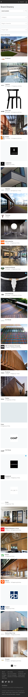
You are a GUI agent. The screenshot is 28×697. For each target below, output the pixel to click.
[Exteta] (14, 490)
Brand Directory (21, 676)
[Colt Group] (14, 438)
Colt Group (8, 450)
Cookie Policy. (15, 692)
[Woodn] (14, 543)
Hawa (2, 424)
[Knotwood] (14, 46)
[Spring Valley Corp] (14, 621)
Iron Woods (8, 320)
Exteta (6, 502)
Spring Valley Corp (10, 633)
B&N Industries (9, 241)
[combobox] (14, 17)
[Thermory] (14, 203)
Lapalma (7, 84)
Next (15, 665)
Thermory (7, 215)
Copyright (18, 694)
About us (4, 673)
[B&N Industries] (14, 229)
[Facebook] (3, 682)
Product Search (21, 675)
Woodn (7, 554)
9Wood (7, 581)
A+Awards (4, 675)
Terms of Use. (9, 692)
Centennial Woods (10, 267)
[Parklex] (14, 386)
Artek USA (8, 110)
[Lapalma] (14, 73)
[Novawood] (14, 464)
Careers (3, 676)
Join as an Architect (12, 673)
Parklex (7, 398)
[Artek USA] (14, 99)
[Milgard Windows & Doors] (14, 517)
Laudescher (8, 163)
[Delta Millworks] (14, 282)
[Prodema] (14, 360)
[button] (24, 11)
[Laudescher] (14, 151)
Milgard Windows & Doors (12, 528)
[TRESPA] (14, 177)
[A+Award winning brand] (26, 116)
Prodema (7, 372)
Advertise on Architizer (12, 676)
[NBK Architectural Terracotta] (14, 334)
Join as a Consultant (12, 675)
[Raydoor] (14, 595)
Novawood (8, 476)
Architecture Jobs (22, 673)
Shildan (7, 137)
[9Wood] (14, 569)
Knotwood (7, 58)
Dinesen (7, 659)
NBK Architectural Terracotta (12, 346)
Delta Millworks (9, 293)
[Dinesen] (14, 647)
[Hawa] (14, 412)
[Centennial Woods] (14, 256)
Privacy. (3, 692)
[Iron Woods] (14, 308)
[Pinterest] (9, 682)
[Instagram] (12, 682)
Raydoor (7, 607)
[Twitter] (6, 682)
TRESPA (7, 189)
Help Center (4, 678)
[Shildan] (14, 125)
